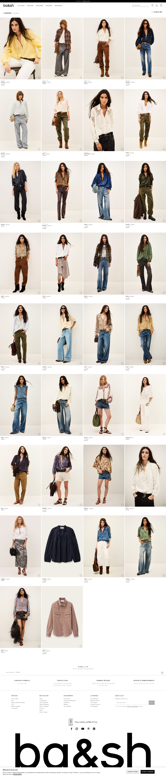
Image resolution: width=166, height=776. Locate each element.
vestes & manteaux (44, 704)
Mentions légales (15, 706)
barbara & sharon (95, 700)
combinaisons (43, 700)
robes (41, 698)
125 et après (93, 702)
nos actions (67, 698)
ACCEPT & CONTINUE (148, 771)
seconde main (67, 706)
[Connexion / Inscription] (157, 5)
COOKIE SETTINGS (132, 771)
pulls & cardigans (44, 706)
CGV (12, 704)
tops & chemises (44, 702)
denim (41, 710)
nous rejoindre (94, 698)
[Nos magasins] (152, 5)
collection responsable (69, 700)
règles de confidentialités (132, 706)
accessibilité (14, 708)
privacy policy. (17, 774)
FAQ (12, 700)
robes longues (43, 712)
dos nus (42, 708)
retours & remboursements (18, 702)
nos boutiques (94, 706)
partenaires (66, 702)
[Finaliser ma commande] (161, 5)
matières (66, 704)
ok (152, 702)
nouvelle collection (95, 704)
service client (14, 698)
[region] (83, 771)
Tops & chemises (9, 672)
